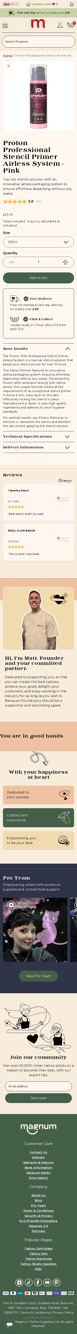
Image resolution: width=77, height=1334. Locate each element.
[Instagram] (19, 1282)
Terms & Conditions (38, 1210)
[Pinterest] (56, 1282)
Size (6, 233)
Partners (38, 1231)
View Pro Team (38, 976)
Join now (39, 1098)
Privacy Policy (63, 1312)
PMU (38, 1269)
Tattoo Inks (38, 1253)
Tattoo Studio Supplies (38, 1264)
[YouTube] (47, 1282)
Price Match (38, 1178)
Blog (38, 1200)
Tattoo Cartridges (38, 1248)
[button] (5, 25)
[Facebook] (38, 1282)
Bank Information (39, 1167)
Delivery (38, 1157)
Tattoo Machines (38, 1259)
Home (7, 55)
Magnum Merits (38, 1173)
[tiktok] (29, 1282)
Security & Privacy (38, 1216)
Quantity (10, 253)
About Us (38, 1195)
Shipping (33, 221)
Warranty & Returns (38, 1162)
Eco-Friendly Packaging (38, 1221)
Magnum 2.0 (38, 1226)
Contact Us (38, 1152)
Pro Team (38, 1205)
